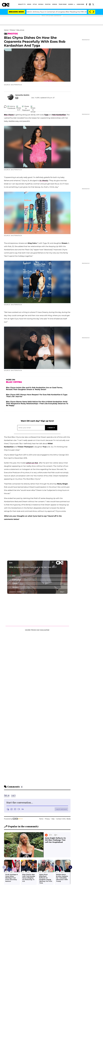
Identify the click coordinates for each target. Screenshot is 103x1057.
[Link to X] (93, 4)
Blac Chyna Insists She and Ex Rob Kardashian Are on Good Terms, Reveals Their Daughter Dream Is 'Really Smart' (34, 388)
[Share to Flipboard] (26, 106)
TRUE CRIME (62, 4)
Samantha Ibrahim (22, 95)
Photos (12, 30)
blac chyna (20, 30)
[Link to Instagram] (90, 4)
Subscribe (80, 4)
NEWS (29, 4)
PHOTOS (47, 4)
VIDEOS (54, 4)
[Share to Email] (33, 106)
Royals (40, 4)
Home (6, 30)
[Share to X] (18, 106)
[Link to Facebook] (86, 4)
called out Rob (32, 463)
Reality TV (22, 4)
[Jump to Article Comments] (5, 106)
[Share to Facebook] (11, 106)
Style (35, 4)
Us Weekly (43, 181)
